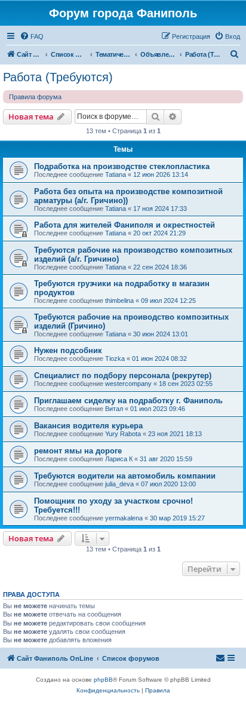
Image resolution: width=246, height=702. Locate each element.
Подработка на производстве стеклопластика (122, 166)
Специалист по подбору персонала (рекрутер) (122, 375)
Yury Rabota (123, 433)
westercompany (128, 383)
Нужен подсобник (68, 350)
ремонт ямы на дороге (78, 450)
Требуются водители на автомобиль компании (125, 475)
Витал (114, 408)
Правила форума (35, 96)
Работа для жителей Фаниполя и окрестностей (124, 224)
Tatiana (115, 174)
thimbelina (119, 300)
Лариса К (119, 458)
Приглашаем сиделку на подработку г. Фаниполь (128, 400)
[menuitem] (32, 36)
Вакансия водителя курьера (88, 425)
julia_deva (119, 484)
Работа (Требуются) (58, 77)
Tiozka (115, 358)
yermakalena (124, 518)
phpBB (103, 679)
